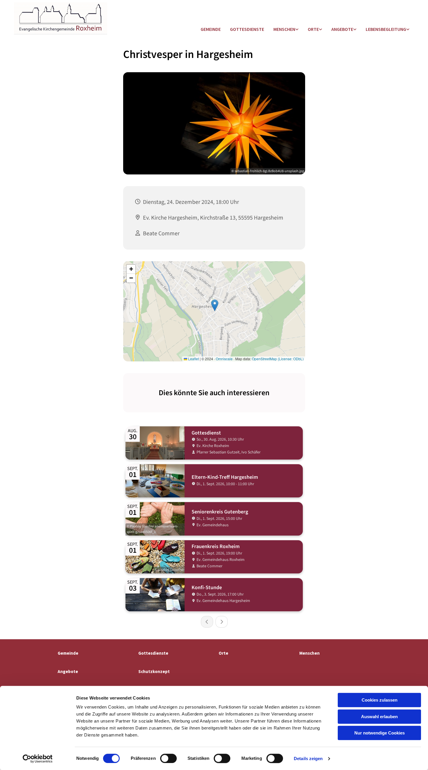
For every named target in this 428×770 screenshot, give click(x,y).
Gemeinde (211, 29)
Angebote (342, 29)
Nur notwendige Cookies (379, 732)
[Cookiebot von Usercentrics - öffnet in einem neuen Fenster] (37, 758)
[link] (286, 29)
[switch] (168, 758)
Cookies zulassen (379, 699)
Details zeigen (308, 758)
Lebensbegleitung (386, 29)
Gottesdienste (247, 29)
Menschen (284, 29)
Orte (313, 29)
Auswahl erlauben (379, 716)
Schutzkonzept (154, 671)
